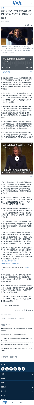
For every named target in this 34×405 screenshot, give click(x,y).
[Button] (27, 25)
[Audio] (12, 402)
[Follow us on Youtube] (11, 369)
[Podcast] (23, 369)
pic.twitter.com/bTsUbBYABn (10, 263)
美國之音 (7, 62)
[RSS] (19, 369)
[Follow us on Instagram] (15, 369)
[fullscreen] (31, 172)
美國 (2, 8)
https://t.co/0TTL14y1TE (8, 261)
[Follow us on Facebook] (3, 369)
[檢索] (28, 402)
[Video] (20, 402)
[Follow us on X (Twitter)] (7, 369)
